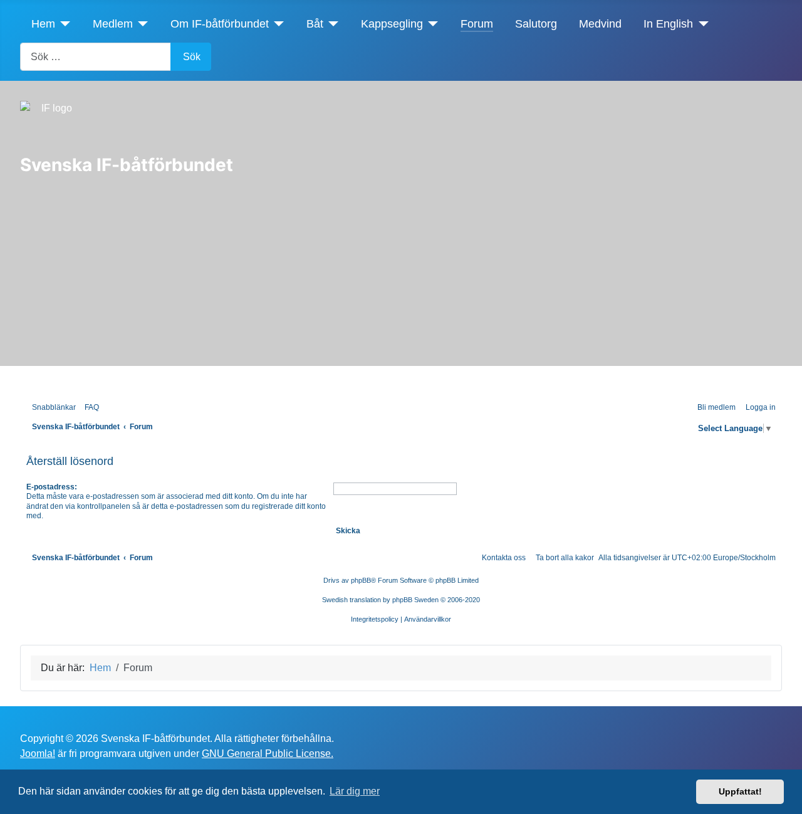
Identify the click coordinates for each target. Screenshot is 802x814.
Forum (477, 24)
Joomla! (37, 753)
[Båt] (331, 24)
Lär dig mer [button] (355, 791)
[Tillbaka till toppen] (786, 798)
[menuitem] (89, 407)
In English (668, 24)
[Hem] (63, 24)
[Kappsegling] (431, 24)
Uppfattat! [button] (740, 791)
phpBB (361, 580)
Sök (191, 56)
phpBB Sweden (415, 599)
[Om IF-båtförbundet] (276, 24)
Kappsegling (392, 24)
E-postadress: (51, 487)
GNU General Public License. (267, 753)
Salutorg (536, 24)
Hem (43, 24)
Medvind (600, 24)
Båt (314, 24)
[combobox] (95, 57)
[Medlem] (140, 24)
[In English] (701, 24)
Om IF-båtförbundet (219, 24)
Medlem (113, 24)
